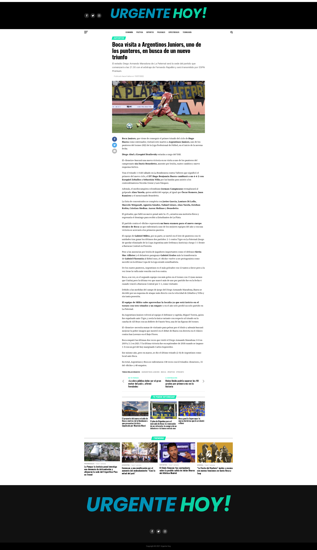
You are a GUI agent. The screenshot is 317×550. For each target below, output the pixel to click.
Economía (129, 32)
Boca (164, 372)
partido (171, 372)
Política (139, 32)
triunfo (180, 372)
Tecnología (187, 32)
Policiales (161, 32)
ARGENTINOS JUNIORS (151, 372)
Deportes (150, 32)
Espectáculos (174, 32)
